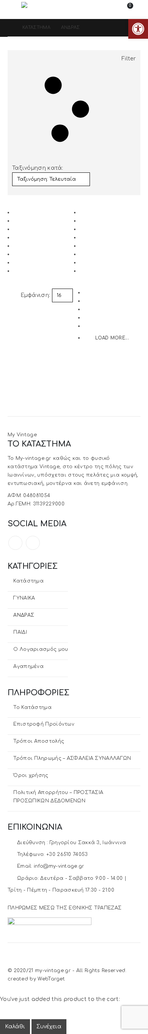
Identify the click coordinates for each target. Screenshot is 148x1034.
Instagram (33, 543)
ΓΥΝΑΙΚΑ (24, 598)
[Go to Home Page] (10, 28)
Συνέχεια (48, 1026)
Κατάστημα (28, 581)
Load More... (112, 338)
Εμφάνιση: (35, 295)
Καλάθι (15, 1026)
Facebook (15, 543)
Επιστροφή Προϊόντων (43, 724)
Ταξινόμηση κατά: (37, 168)
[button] (14, 9)
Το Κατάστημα (32, 707)
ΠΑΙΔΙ (20, 632)
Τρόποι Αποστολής (38, 741)
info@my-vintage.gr (59, 866)
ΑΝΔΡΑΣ (23, 615)
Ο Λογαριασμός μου (40, 649)
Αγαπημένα (28, 666)
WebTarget (51, 979)
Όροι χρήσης (30, 775)
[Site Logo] (42, 9)
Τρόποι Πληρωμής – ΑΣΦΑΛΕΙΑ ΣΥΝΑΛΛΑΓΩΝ (72, 758)
